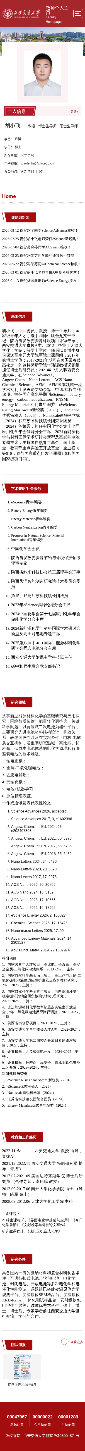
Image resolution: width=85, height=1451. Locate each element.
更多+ (74, 111)
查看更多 (76, 1341)
